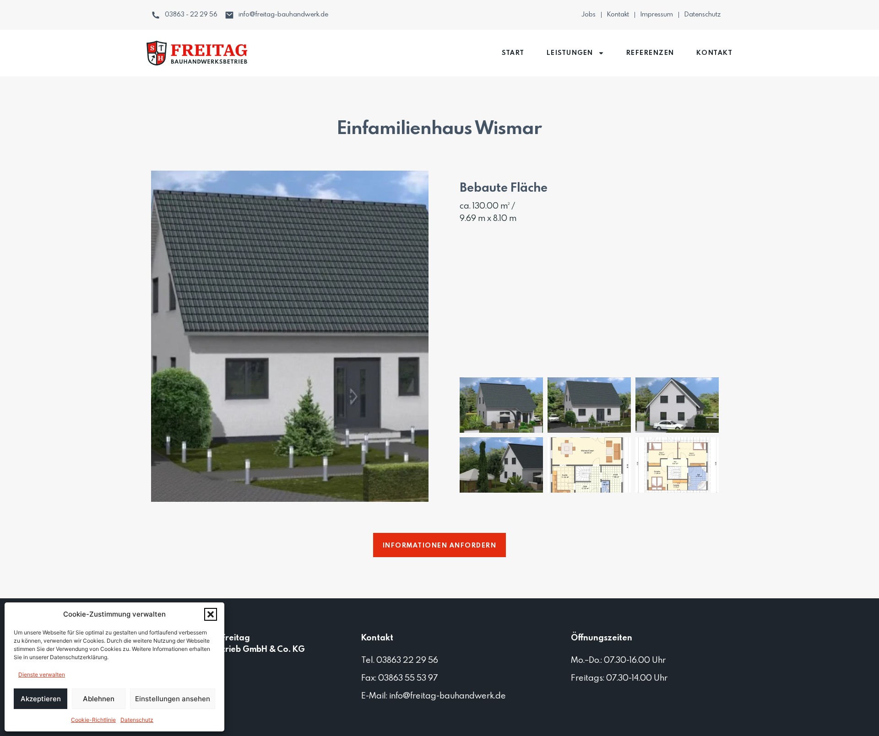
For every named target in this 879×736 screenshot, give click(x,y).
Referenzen (650, 53)
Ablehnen (98, 698)
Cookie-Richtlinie (93, 719)
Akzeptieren (41, 698)
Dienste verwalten (41, 674)
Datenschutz (136, 719)
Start (513, 53)
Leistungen (570, 53)
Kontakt (714, 53)
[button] (210, 614)
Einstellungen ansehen (172, 698)
